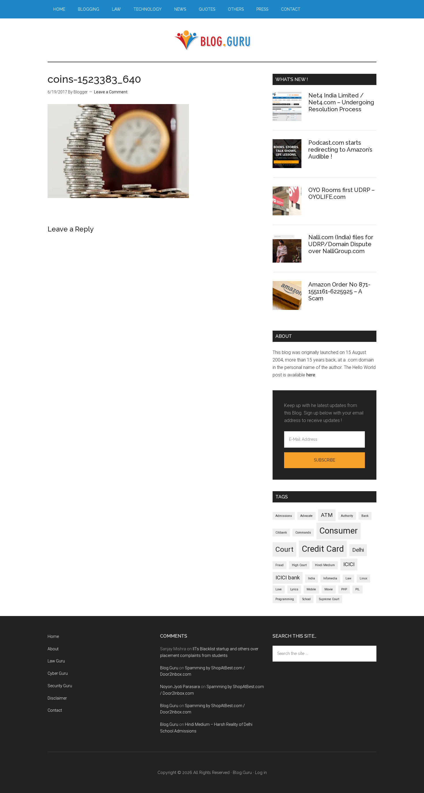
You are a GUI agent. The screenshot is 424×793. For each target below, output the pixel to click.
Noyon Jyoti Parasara (180, 686)
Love (278, 589)
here (310, 375)
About (53, 649)
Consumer (338, 531)
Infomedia (330, 578)
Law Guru (56, 661)
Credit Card (323, 549)
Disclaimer (57, 698)
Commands (303, 532)
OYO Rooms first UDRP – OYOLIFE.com (341, 193)
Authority (347, 516)
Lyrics (294, 589)
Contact (55, 710)
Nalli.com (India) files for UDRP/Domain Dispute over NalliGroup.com (340, 244)
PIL (357, 589)
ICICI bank (287, 577)
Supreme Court (329, 599)
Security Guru (60, 685)
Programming (284, 599)
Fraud (279, 565)
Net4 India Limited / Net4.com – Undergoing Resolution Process (341, 102)
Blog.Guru (212, 40)
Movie (328, 589)
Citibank (281, 532)
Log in (261, 772)
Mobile (311, 589)
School (306, 599)
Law (348, 578)
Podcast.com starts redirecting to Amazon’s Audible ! (340, 149)
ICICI (348, 564)
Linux (363, 578)
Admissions (283, 516)
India (311, 578)
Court (284, 549)
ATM (327, 515)
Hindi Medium (325, 565)
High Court (299, 565)
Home (53, 636)
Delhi (358, 550)
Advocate (306, 516)
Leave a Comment (110, 92)
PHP (344, 589)
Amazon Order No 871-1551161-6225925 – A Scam (339, 291)
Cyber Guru (58, 673)
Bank (365, 516)
